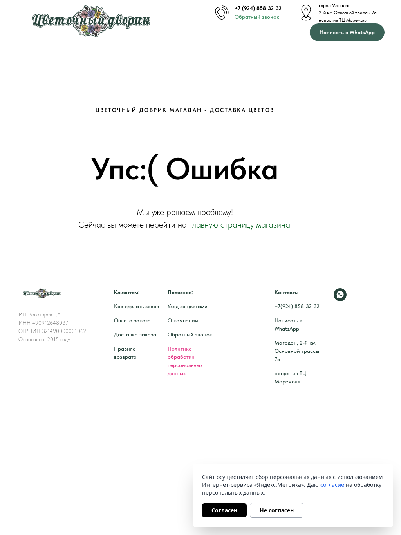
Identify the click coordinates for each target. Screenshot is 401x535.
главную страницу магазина (239, 224)
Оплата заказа (132, 320)
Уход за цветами (188, 306)
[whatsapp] (340, 294)
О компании (183, 320)
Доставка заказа (135, 334)
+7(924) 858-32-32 (297, 306)
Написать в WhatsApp (288, 324)
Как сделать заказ (136, 306)
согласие (332, 484)
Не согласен (277, 510)
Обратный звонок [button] (257, 17)
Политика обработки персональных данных (185, 360)
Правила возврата (125, 352)
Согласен (224, 510)
